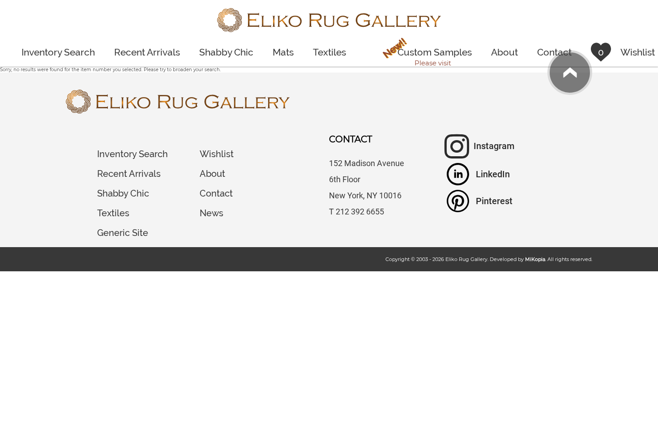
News (211, 213)
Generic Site (122, 232)
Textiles (329, 52)
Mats (283, 52)
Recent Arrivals (147, 52)
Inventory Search (58, 52)
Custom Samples (426, 53)
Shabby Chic (226, 52)
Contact (554, 52)
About (504, 52)
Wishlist (217, 154)
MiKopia (535, 259)
